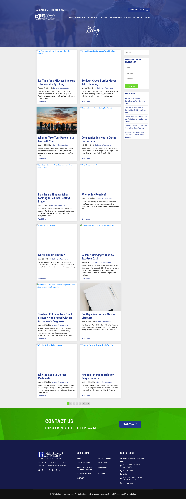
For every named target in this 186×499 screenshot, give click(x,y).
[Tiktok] (59, 470)
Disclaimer (119, 494)
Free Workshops (93, 17)
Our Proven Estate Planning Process (84, 468)
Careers (101, 474)
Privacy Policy (130, 494)
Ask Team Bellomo (84, 474)
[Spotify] (53, 470)
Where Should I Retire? (51, 255)
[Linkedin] (42, 470)
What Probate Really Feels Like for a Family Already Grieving (135, 134)
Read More (42, 102)
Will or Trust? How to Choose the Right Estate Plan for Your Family (136, 119)
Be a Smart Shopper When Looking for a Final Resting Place (54, 198)
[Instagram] (49, 470)
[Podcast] (56, 470)
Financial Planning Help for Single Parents (98, 376)
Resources (127, 17)
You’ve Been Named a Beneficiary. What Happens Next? (135, 101)
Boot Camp (104, 17)
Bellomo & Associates (61, 88)
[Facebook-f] (46, 470)
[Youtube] (39, 470)
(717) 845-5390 (56, 9)
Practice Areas (80, 17)
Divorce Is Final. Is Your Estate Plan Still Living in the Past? (135, 110)
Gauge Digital (108, 494)
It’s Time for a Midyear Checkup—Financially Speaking (56, 82)
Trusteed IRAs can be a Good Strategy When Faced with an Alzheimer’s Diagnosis (55, 318)
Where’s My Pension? (94, 194)
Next (87, 403)
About (71, 17)
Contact (148, 17)
